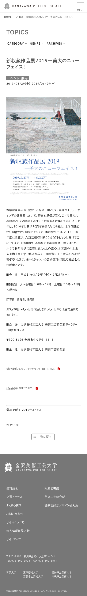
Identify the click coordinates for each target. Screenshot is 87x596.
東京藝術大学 (30, 572)
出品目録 (20, 388)
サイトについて (15, 522)
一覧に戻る (44, 436)
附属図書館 (52, 488)
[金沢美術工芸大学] (32, 7)
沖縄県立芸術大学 (62, 576)
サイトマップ (13, 539)
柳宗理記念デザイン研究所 (61, 505)
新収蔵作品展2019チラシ (31, 368)
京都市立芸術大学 (33, 576)
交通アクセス (14, 496)
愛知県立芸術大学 (62, 572)
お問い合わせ (14, 513)
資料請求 (12, 488)
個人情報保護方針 (18, 530)
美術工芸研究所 (55, 496)
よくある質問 (14, 505)
